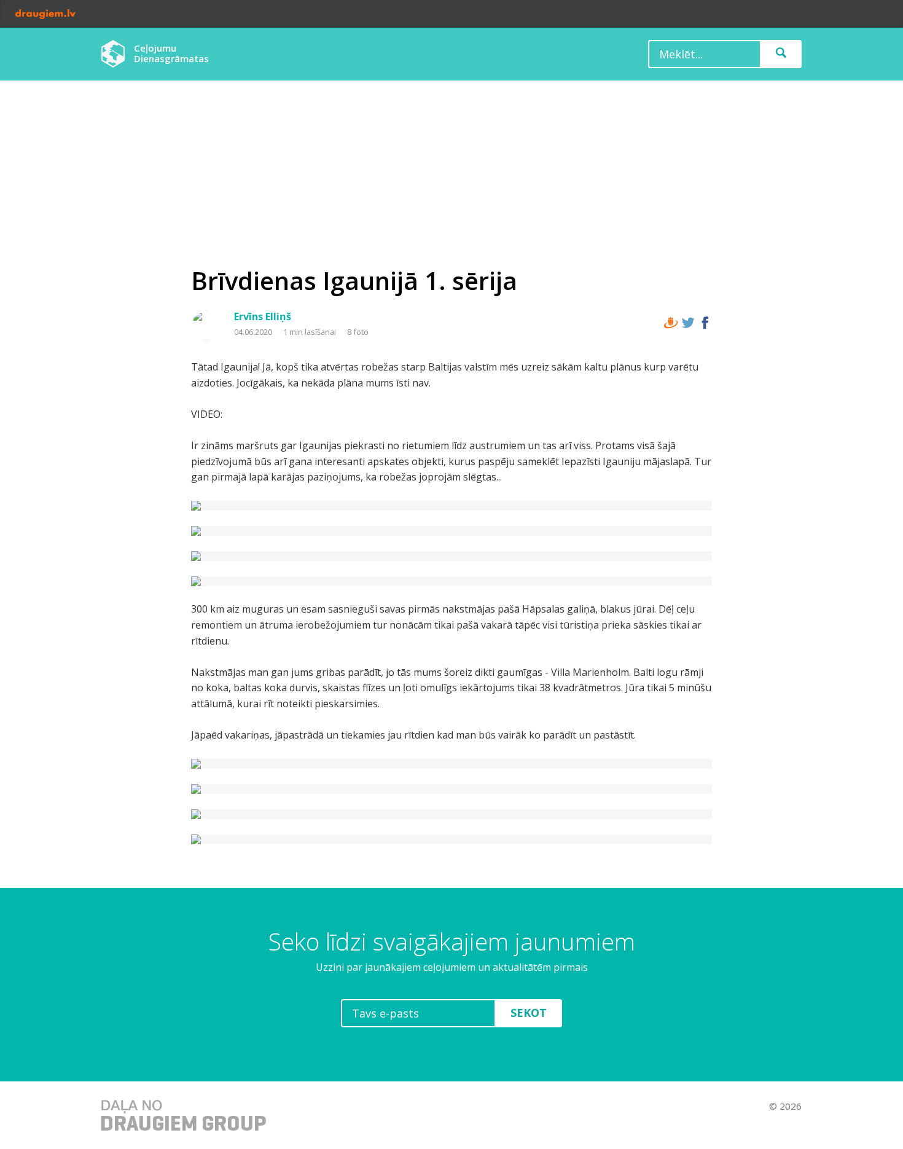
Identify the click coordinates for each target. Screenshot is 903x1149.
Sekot (528, 1012)
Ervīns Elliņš (262, 316)
